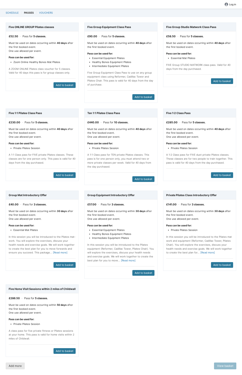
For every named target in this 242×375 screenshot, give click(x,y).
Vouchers (46, 12)
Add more (15, 366)
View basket (225, 366)
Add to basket (64, 85)
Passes (29, 12)
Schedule (12, 12)
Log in (232, 4)
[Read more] (60, 252)
